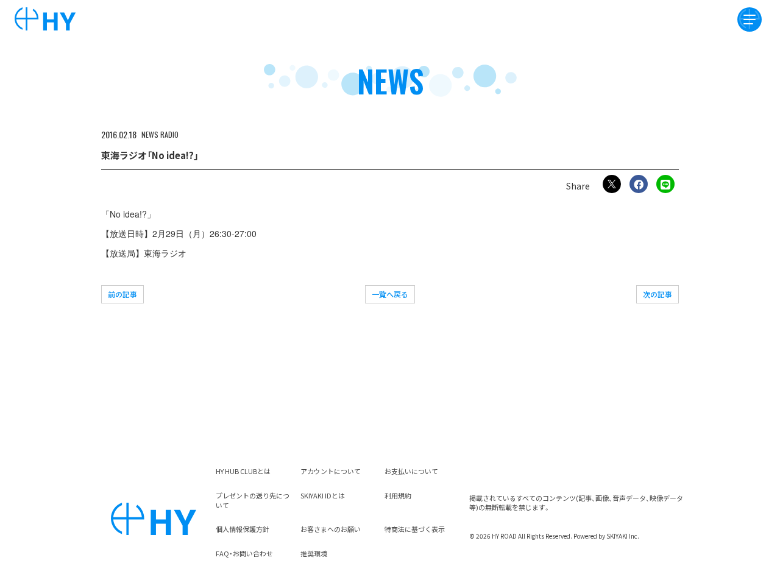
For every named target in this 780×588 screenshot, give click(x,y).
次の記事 (657, 294)
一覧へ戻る (390, 294)
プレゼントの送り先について (252, 500)
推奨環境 (313, 553)
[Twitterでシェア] (612, 184)
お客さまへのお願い (330, 529)
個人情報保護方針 (242, 529)
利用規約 (398, 495)
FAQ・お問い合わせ (244, 553)
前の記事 (122, 294)
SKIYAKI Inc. (622, 535)
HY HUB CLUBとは (243, 471)
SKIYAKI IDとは (322, 495)
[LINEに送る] (665, 184)
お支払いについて (411, 471)
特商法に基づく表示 (415, 529)
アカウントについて (330, 471)
